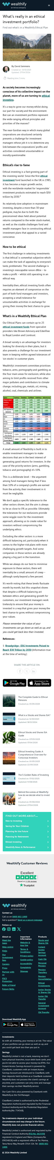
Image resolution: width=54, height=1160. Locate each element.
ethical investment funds (16, 327)
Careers (5, 964)
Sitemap (24, 971)
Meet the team (6, 942)
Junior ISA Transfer (43, 998)
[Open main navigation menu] (49, 5)
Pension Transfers (42, 971)
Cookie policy (26, 960)
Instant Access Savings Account (42, 951)
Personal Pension (42, 964)
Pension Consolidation (45, 978)
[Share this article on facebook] (20, 671)
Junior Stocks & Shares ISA (44, 991)
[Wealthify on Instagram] (9, 930)
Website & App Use (25, 944)
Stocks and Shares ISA (43, 942)
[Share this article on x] (26, 671)
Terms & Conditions (25, 951)
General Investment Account (43, 1006)
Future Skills (8, 989)
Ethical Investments (44, 984)
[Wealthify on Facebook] (4, 930)
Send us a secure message (30, 920)
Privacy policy (26, 956)
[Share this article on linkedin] (33, 671)
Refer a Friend (9, 985)
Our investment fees (7, 958)
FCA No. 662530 (36, 1134)
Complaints (25, 967)
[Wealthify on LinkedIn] (14, 930)
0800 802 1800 (19, 916)
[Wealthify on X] (19, 930)
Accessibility (26, 963)
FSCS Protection (7, 980)
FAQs (4, 951)
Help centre (7, 947)
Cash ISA (42, 959)
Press (4, 968)
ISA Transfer (43, 1012)
